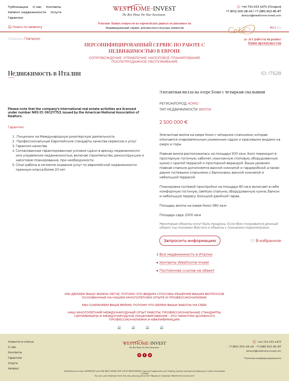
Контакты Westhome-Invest (184, 262)
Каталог (13, 368)
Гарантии (15, 17)
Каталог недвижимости (27, 12)
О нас (37, 7)
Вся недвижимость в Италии (186, 254)
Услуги (56, 12)
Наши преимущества (264, 43)
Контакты (53, 7)
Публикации (18, 7)
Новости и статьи (21, 341)
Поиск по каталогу (27, 27)
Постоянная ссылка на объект (186, 270)
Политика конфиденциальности (262, 358)
